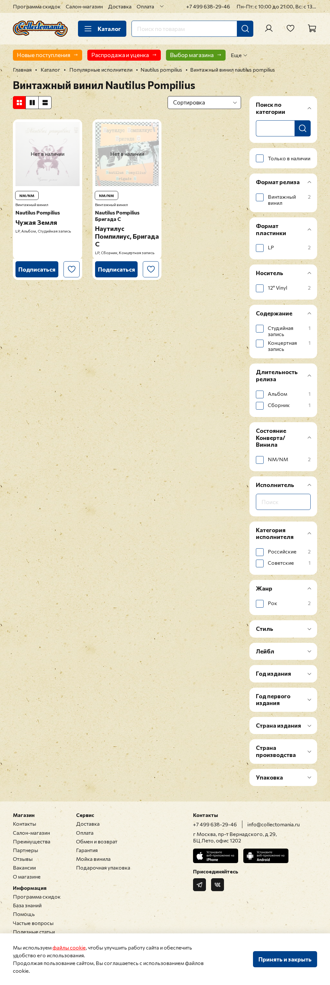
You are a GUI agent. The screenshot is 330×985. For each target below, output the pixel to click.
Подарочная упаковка (103, 867)
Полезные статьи (34, 932)
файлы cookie (69, 947)
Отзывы (23, 859)
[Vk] (217, 884)
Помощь (24, 914)
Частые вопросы (33, 923)
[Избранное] (290, 28)
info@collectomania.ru (274, 824)
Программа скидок (37, 6)
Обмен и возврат (96, 841)
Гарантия (87, 850)
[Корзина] (312, 28)
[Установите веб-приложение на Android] (265, 856)
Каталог (109, 28)
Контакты (24, 824)
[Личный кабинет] (269, 28)
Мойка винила (93, 859)
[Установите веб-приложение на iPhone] (215, 856)
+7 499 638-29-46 (208, 6)
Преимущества (31, 841)
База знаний (27, 905)
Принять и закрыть (285, 959)
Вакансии (24, 867)
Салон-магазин (84, 6)
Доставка (119, 6)
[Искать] (245, 29)
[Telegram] (199, 884)
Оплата (145, 6)
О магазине (27, 876)
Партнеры (25, 850)
